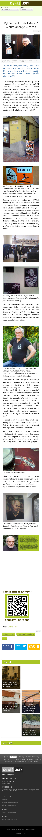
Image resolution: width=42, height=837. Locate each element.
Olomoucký (17, 761)
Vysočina (37, 759)
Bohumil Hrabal (9, 634)
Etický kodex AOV (30, 829)
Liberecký (10, 759)
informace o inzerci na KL (9, 819)
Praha (7, 756)
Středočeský (13, 756)
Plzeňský (28, 756)
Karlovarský (35, 756)
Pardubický (29, 759)
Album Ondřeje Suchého (26, 634)
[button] (10, 9)
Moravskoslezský (27, 761)
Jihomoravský (8, 761)
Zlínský (36, 761)
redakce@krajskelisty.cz (9, 805)
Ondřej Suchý (13, 627)
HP (4, 638)
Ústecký (4, 759)
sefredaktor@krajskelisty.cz (10, 803)
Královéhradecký (20, 759)
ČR (3, 756)
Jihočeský (21, 756)
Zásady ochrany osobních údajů (15, 829)
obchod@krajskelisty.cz (9, 812)
